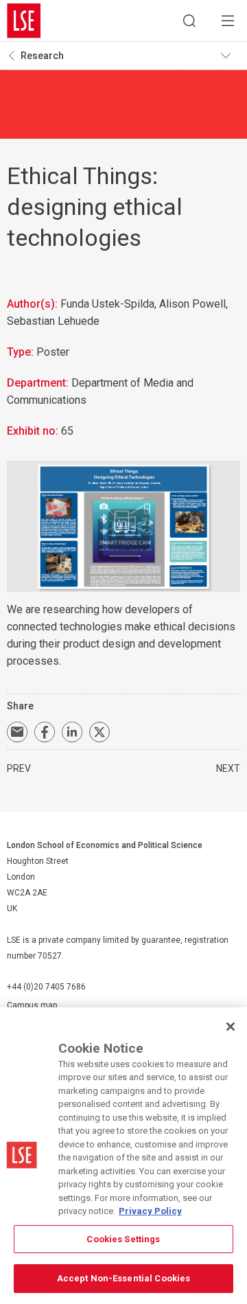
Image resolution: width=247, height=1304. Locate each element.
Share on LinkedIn (72, 732)
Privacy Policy (150, 1211)
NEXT (228, 768)
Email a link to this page (17, 732)
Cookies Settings (123, 1239)
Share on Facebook (44, 732)
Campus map (32, 1005)
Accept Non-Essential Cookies (124, 1278)
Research (42, 55)
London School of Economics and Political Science (24, 20)
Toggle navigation (230, 55)
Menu (228, 20)
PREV (19, 768)
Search (189, 20)
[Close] (230, 1026)
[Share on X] (99, 732)
